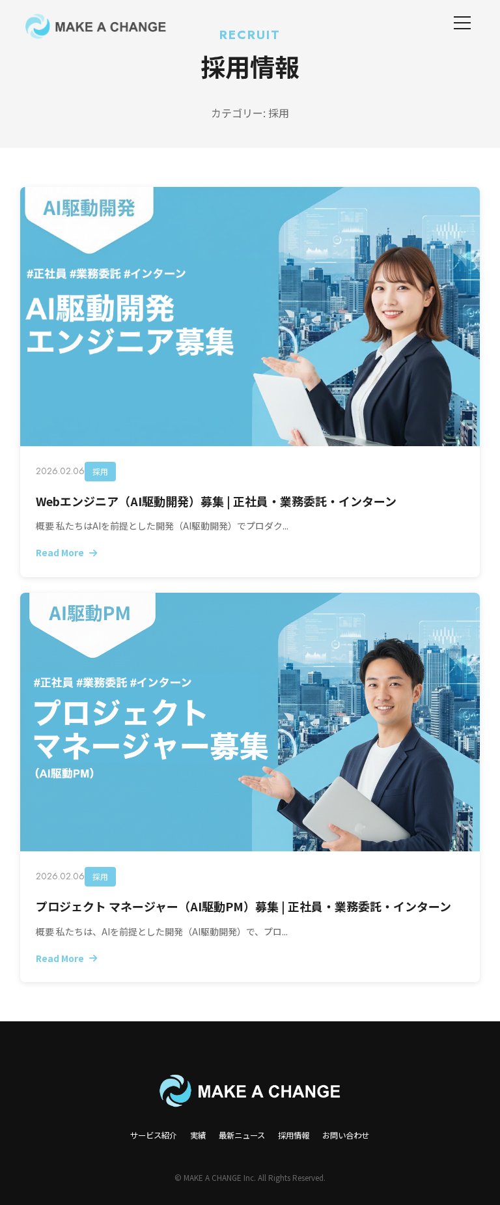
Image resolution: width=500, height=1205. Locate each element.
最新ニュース (242, 1135)
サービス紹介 (153, 1135)
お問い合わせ (345, 1135)
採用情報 (293, 1135)
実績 (198, 1135)
